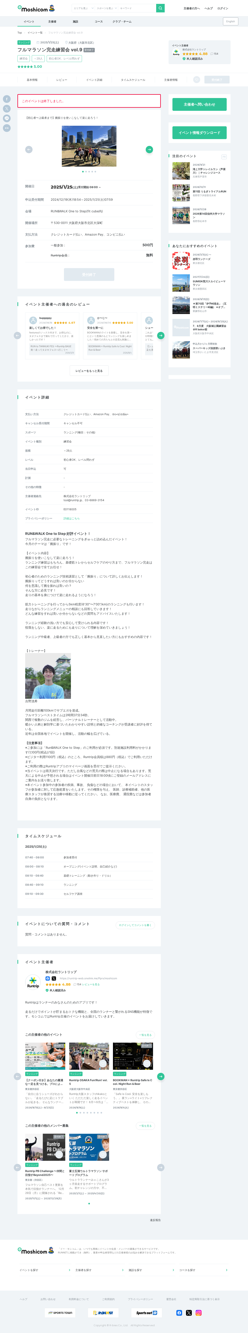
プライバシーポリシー (140, 1299)
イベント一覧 (35, 32)
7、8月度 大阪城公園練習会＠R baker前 (209, 327)
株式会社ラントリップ (194, 49)
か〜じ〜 (102, 318)
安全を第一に (95, 327)
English (230, 21)
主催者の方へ (192, 8)
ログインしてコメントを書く (135, 925)
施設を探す (135, 1270)
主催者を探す (83, 1270)
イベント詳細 (94, 79)
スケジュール (133, 79)
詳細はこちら (72, 518)
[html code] (7, 128)
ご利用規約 (108, 1299)
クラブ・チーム (122, 21)
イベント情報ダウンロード (199, 133)
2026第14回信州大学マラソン (209, 215)
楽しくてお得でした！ (42, 327)
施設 (75, 21)
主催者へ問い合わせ (199, 104)
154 (216, 53)
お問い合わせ (48, 1299)
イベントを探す (28, 1270)
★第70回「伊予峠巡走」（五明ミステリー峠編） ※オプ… (209, 305)
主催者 (52, 21)
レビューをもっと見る (89, 370)
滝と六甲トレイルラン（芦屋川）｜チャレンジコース (209, 171)
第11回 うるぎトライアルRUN (209, 191)
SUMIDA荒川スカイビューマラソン (209, 283)
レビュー (61, 79)
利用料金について (79, 1299)
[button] (83, 171)
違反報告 (155, 1220)
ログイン (222, 8)
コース (99, 21)
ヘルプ (209, 8)
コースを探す (187, 1270)
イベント (29, 21)
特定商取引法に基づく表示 (204, 1299)
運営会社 (171, 1299)
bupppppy (45, 318)
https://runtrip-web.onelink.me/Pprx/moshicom (88, 978)
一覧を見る (145, 1034)
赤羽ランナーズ (201, 259)
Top (19, 32)
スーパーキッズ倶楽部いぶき (209, 348)
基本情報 (32, 79)
